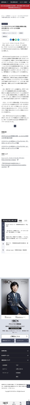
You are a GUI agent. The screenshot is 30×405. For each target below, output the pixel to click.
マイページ (5, 373)
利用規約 (18, 373)
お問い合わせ (19, 369)
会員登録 (4, 365)
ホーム (3, 15)
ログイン (4, 369)
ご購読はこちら (15, 336)
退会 (17, 376)
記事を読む (4, 2)
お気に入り (25, 39)
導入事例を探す (14, 2)
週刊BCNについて (7, 340)
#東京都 (21, 33)
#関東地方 (5, 36)
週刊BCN (8, 15)
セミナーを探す (23, 2)
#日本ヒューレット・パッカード (9, 33)
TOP (17, 365)
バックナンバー (20, 340)
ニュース (14, 15)
